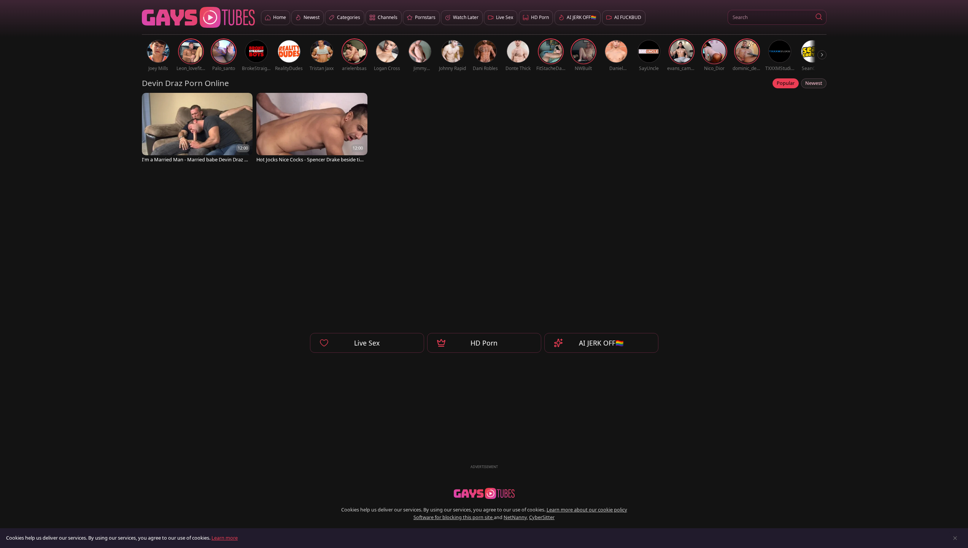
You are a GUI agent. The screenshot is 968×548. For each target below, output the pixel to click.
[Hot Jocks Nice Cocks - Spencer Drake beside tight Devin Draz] (311, 128)
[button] (819, 17)
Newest (813, 83)
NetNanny (515, 517)
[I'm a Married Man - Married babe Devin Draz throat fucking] (197, 128)
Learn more (224, 537)
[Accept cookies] (955, 538)
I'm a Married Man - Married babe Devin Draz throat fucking (195, 159)
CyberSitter (542, 517)
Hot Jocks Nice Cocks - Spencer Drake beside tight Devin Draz (309, 159)
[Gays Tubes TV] (484, 493)
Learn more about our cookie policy (587, 509)
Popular (786, 83)
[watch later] (151, 102)
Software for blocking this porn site (453, 517)
